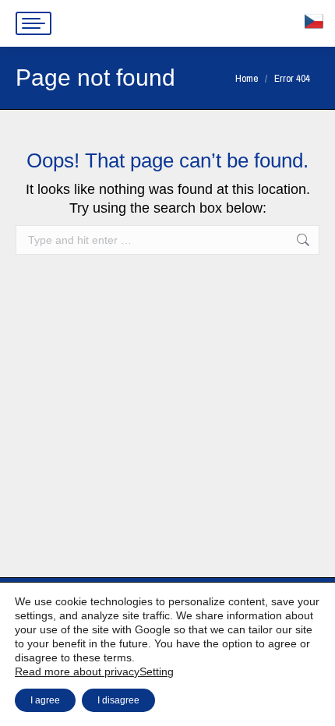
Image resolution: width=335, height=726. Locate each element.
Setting (156, 671)
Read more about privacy (77, 671)
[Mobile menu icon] (33, 23)
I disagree (118, 700)
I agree (45, 700)
